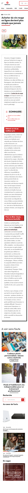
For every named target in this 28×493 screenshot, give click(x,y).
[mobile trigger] (2, 3)
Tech (4, 427)
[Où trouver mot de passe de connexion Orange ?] (14, 416)
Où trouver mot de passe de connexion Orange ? (13, 429)
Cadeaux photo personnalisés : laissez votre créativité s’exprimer (14, 356)
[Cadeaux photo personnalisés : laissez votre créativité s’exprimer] (14, 342)
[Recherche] (22, 3)
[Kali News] (7, 3)
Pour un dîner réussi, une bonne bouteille (14, 119)
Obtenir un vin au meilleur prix (14, 116)
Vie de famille (12, 469)
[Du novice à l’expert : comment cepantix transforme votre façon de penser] (14, 442)
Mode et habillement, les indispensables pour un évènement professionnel (13, 387)
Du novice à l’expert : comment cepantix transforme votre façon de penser (13, 455)
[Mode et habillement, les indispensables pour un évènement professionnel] (14, 373)
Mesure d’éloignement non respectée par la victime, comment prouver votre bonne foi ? (14, 474)
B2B (4, 30)
